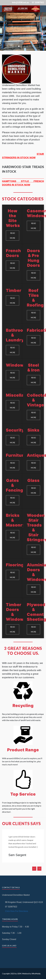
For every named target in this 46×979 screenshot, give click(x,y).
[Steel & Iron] (33, 374)
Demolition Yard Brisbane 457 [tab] (16, 46)
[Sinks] (33, 436)
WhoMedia (36, 973)
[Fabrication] (33, 341)
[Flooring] (12, 578)
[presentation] (34, 869)
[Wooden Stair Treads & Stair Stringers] (33, 534)
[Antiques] (33, 461)
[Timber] (12, 304)
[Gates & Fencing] (12, 491)
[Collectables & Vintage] (33, 406)
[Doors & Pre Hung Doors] (33, 264)
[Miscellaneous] (12, 406)
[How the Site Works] (12, 224)
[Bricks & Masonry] (12, 534)
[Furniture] (12, 461)
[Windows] (12, 374)
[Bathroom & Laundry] (12, 341)
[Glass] (33, 491)
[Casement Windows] (33, 224)
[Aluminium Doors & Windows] (33, 578)
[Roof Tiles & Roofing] (33, 304)
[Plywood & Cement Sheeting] (33, 618)
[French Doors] (12, 264)
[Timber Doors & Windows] (12, 618)
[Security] (12, 436)
